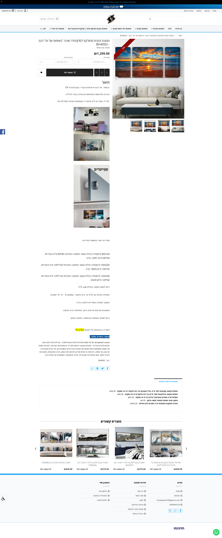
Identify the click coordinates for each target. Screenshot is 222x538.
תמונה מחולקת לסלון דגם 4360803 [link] (56, 462)
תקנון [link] (141, 500)
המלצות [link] (198, 11)
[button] (177, 125)
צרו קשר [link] (207, 11)
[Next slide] (116, 79)
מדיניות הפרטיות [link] (137, 504)
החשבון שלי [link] (103, 491)
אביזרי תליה (106, 57)
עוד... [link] (43, 28)
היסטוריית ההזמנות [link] (100, 495)
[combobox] (92, 62)
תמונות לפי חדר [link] (57, 28)
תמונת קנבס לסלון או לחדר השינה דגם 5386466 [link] (92, 464)
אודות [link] (214, 11)
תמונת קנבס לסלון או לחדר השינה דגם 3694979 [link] (129, 464)
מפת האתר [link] (139, 495)
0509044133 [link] (174, 504)
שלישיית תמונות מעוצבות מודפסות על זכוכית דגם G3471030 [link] (166, 464)
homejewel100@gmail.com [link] (168, 500)
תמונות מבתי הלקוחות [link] (135, 509)
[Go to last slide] (180, 79)
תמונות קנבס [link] (142, 28)
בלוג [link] (170, 28)
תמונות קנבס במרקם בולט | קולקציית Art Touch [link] (87, 28)
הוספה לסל (68, 72)
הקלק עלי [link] (79, 329)
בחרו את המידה (68, 57)
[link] (216, 532)
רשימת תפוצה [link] (102, 500)
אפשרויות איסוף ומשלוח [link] (168, 381)
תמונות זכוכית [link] (158, 28)
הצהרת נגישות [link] (188, 11)
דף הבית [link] (178, 28)
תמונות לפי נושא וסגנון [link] (122, 28)
